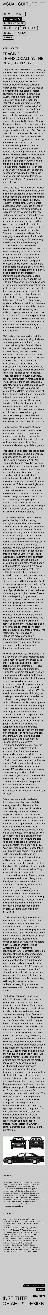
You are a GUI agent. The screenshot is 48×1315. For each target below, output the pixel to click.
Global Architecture (34, 1286)
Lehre (8, 37)
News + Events (14, 14)
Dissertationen (15, 32)
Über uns (10, 28)
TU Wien (40, 1289)
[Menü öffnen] (42, 5)
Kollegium (29, 28)
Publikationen (14, 23)
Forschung (12, 18)
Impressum (39, 1296)
